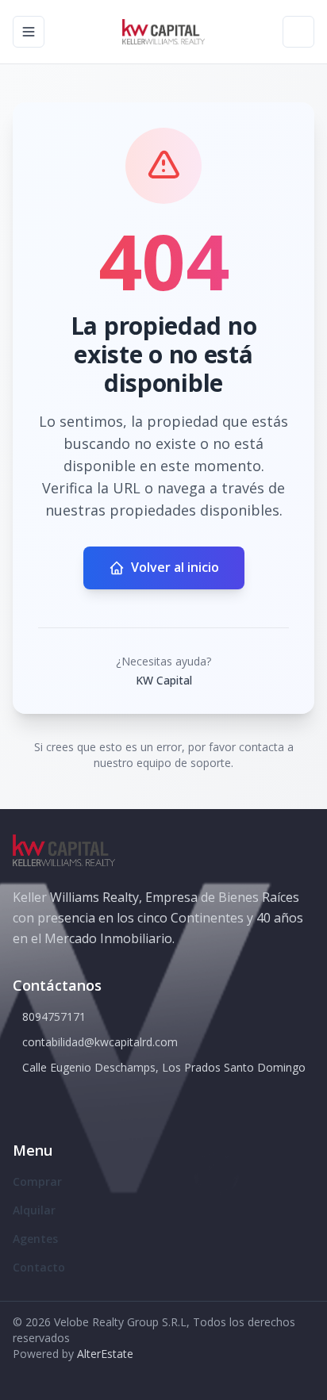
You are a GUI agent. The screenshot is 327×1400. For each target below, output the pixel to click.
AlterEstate (105, 1353)
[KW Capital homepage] (163, 31)
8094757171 (54, 1016)
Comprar (37, 1181)
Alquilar (34, 1210)
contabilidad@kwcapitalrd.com (100, 1041)
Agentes (35, 1238)
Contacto (39, 1267)
